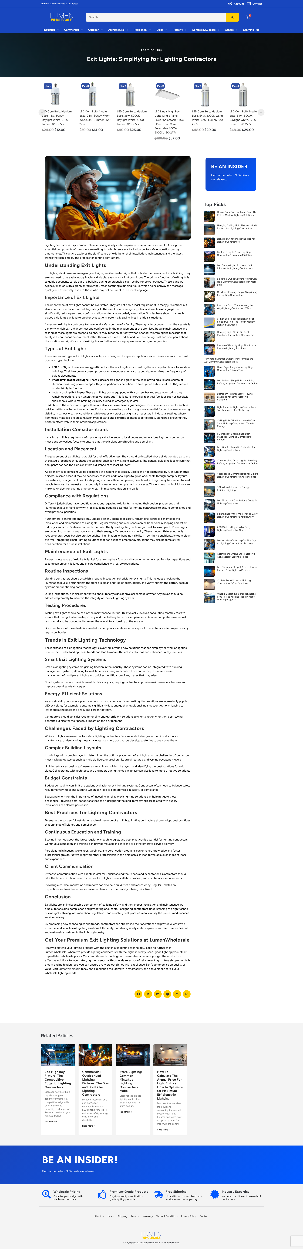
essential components (58, 249)
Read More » (51, 1121)
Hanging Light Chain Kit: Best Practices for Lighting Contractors (235, 334)
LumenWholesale (69, 968)
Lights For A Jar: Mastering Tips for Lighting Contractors (236, 240)
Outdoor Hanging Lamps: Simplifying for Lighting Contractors (237, 294)
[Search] (232, 17)
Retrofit (178, 30)
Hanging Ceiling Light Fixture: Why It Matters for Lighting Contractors (237, 227)
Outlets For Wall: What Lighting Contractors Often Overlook (234, 582)
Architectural (116, 30)
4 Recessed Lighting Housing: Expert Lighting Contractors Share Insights (237, 475)
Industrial (49, 30)
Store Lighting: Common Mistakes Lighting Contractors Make (131, 1081)
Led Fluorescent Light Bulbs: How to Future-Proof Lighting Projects (237, 569)
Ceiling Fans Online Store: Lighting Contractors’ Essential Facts (236, 555)
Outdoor (93, 30)
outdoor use (170, 409)
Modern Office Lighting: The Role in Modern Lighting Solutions (236, 347)
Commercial (71, 30)
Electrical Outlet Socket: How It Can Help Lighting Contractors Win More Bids (237, 281)
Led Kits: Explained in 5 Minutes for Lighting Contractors (236, 449)
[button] (138, 994)
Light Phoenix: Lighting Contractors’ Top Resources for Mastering (236, 409)
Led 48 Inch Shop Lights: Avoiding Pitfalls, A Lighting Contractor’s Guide (237, 382)
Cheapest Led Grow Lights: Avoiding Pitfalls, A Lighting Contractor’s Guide (237, 462)
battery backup (61, 392)
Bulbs (160, 30)
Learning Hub (251, 30)
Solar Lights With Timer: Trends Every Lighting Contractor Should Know (237, 515)
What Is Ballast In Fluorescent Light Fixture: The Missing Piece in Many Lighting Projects (236, 596)
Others (229, 30)
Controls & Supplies (204, 30)
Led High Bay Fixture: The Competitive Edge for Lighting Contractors (58, 1079)
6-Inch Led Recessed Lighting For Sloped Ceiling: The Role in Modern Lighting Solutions (236, 321)
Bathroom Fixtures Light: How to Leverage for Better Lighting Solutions (235, 396)
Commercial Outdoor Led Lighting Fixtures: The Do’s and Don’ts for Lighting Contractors (95, 1083)
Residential (140, 30)
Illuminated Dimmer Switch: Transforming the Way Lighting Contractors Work (228, 360)
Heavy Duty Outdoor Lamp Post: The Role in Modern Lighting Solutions (237, 214)
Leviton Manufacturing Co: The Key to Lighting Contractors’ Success (236, 542)
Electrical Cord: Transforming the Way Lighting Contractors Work (235, 307)
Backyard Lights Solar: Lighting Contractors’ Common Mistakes (234, 254)
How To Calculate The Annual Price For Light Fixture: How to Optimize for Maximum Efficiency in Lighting (170, 1085)
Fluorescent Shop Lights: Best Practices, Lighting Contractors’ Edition (234, 436)
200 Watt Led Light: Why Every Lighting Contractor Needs (234, 529)
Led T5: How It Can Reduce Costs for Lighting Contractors (237, 502)
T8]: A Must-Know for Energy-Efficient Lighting (233, 489)
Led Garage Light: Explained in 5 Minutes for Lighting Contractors (235, 267)
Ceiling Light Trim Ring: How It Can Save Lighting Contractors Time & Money (236, 423)
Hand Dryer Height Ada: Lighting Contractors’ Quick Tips (234, 369)
